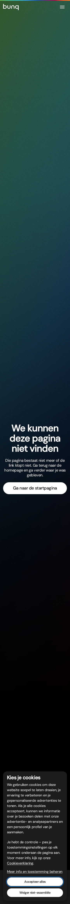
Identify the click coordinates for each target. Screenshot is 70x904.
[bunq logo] (11, 7)
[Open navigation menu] (62, 7)
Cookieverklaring (20, 863)
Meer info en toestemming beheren (34, 871)
